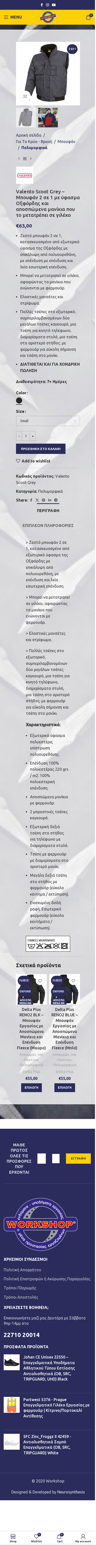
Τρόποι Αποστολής (21, 1297)
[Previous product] (19, 159)
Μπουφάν (66, 141)
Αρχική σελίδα (28, 135)
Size (20, 411)
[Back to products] (25, 159)
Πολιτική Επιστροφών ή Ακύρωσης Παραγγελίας (47, 1279)
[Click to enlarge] (25, 96)
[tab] (48, 510)
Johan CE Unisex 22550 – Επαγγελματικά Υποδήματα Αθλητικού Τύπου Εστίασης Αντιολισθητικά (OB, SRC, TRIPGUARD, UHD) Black (49, 1368)
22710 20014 (22, 1335)
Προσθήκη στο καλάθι (41, 448)
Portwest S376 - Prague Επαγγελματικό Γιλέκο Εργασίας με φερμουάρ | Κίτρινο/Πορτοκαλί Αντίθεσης (56, 1407)
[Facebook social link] (42, 5)
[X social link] (37, 500)
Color (21, 393)
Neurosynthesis (71, 1492)
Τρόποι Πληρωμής (20, 1288)
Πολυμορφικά (34, 147)
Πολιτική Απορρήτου (22, 1270)
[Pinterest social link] (43, 500)
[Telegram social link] (56, 500)
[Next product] (31, 159)
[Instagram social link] (47, 5)
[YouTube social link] (53, 5)
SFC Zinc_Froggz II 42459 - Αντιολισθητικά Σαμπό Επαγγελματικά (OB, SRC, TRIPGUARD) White (47, 1444)
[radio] (19, 400)
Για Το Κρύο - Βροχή (34, 141)
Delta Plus (31, 1072)
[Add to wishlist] (40, 980)
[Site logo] (48, 16)
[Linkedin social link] (50, 500)
